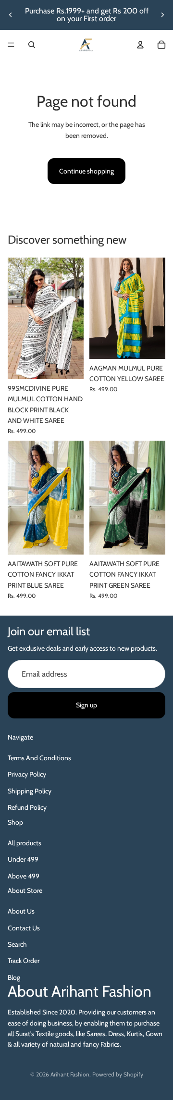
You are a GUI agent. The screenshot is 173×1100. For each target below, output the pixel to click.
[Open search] (31, 44)
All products (24, 843)
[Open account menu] (140, 44)
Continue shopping (86, 171)
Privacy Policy (27, 774)
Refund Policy (27, 807)
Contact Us (24, 928)
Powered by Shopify (117, 1074)
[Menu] (11, 45)
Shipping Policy (29, 791)
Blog (14, 977)
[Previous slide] (10, 14)
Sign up (86, 705)
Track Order (23, 960)
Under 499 (23, 859)
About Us (21, 911)
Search (17, 944)
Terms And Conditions (39, 758)
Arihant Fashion (69, 1074)
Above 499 (23, 876)
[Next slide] (162, 14)
